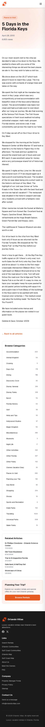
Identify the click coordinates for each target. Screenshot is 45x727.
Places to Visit (10, 18)
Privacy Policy (7, 685)
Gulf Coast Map (8, 658)
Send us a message (9, 700)
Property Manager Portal (11, 681)
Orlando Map (7, 654)
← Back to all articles (12, 334)
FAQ (3, 670)
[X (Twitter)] (7, 631)
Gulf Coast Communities (11, 650)
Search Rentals (8, 643)
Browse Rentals (22, 597)
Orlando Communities (10, 647)
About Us (5, 662)
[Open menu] (40, 3)
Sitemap (5, 688)
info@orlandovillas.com (11, 703)
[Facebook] (3, 631)
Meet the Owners (8, 666)
